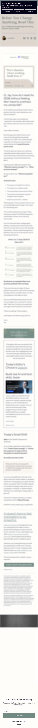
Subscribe (19, 715)
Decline (30, 11)
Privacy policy (12, 5)
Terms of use (24, 5)
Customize (19, 11)
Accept (8, 11)
